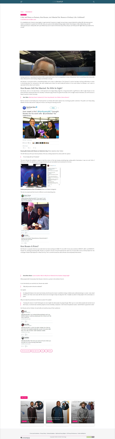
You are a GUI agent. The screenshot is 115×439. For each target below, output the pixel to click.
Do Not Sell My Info (82, 433)
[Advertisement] (57, 39)
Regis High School (35, 350)
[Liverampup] (58, 1)
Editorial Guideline (51, 433)
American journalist (26, 350)
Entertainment (28, 11)
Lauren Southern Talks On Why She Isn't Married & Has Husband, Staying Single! (51, 275)
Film (42, 350)
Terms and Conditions (34, 433)
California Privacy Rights (61, 433)
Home (22, 11)
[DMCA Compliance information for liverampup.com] (90, 437)
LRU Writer (24, 19)
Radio (50, 350)
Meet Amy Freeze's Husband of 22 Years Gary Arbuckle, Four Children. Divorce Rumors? (49, 97)
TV (46, 350)
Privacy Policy (43, 433)
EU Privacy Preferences (72, 433)
